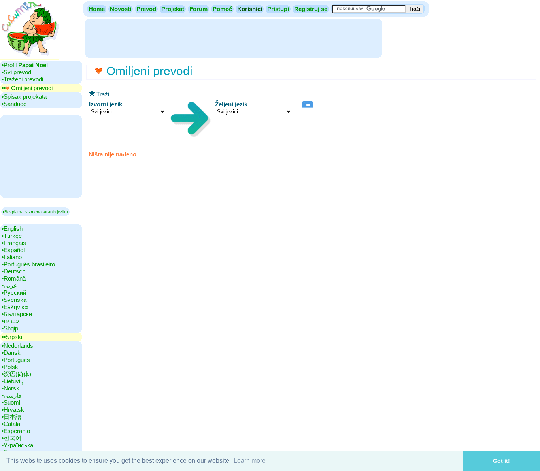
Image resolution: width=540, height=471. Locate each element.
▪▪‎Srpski (12, 336)
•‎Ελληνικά (15, 306)
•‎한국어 (11, 438)
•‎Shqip (10, 328)
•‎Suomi (11, 402)
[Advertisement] (234, 37)
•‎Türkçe (12, 235)
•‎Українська (17, 445)
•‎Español (13, 250)
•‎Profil (25, 65)
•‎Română (14, 278)
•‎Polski (10, 367)
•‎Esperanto (16, 431)
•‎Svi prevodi (17, 72)
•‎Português (16, 359)
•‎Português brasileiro (28, 264)
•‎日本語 (11, 416)
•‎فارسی (11, 395)
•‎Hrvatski (13, 409)
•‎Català (11, 423)
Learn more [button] (250, 460)
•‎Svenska (14, 299)
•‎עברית (10, 321)
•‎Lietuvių (12, 381)
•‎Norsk (10, 388)
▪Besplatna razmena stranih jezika (35, 211)
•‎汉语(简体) (16, 374)
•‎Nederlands (17, 345)
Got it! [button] (501, 461)
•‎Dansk (11, 352)
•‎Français (14, 242)
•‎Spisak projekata (24, 96)
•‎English (12, 228)
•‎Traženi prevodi (22, 79)
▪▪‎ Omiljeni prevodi (27, 88)
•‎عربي (9, 285)
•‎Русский (14, 292)
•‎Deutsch (13, 271)
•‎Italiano (12, 257)
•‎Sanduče (14, 103)
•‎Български (17, 314)
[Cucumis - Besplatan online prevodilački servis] (29, 57)
